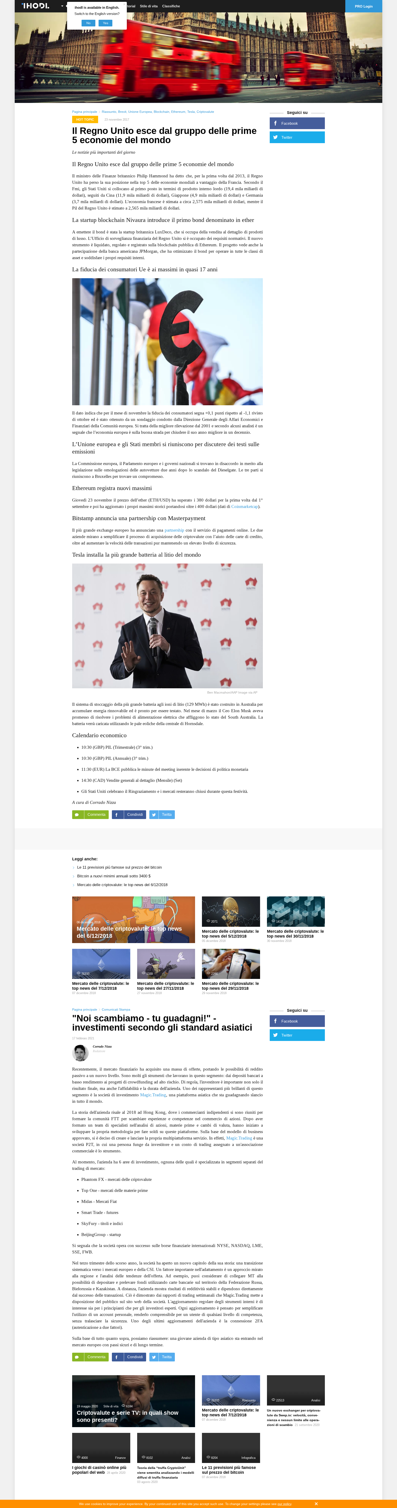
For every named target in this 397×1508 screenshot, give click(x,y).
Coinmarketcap (244, 506)
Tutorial (129, 6)
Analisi (315, 1400)
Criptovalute (205, 111)
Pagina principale (84, 111)
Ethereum (178, 111)
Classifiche (171, 6)
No (88, 23)
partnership (174, 530)
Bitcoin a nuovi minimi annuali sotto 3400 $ (113, 876)
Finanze (120, 1458)
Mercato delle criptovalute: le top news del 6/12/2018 (122, 885)
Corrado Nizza (102, 1046)
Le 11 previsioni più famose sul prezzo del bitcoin (119, 867)
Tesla (191, 111)
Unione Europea (140, 111)
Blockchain (161, 111)
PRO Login (364, 6)
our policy (284, 1504)
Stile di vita (149, 6)
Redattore (99, 1051)
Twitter (286, 137)
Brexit (122, 111)
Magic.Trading (153, 1094)
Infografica (248, 1458)
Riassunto (109, 111)
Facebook (289, 123)
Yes (105, 23)
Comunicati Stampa (116, 1009)
